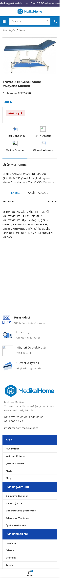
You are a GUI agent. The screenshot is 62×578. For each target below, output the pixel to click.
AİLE (24, 211)
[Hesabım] (55, 21)
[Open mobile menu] (4, 21)
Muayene (18, 228)
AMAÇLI (34, 220)
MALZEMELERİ (37, 224)
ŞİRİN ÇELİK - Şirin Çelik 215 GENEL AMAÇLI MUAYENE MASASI (28, 233)
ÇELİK (44, 220)
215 (18, 211)
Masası (6, 228)
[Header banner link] (30, 3)
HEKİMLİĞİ (20, 224)
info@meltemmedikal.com (21, 427)
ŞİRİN (29, 228)
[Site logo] (29, 11)
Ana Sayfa (8, 30)
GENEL (6, 224)
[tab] (16, 192)
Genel (22, 30)
